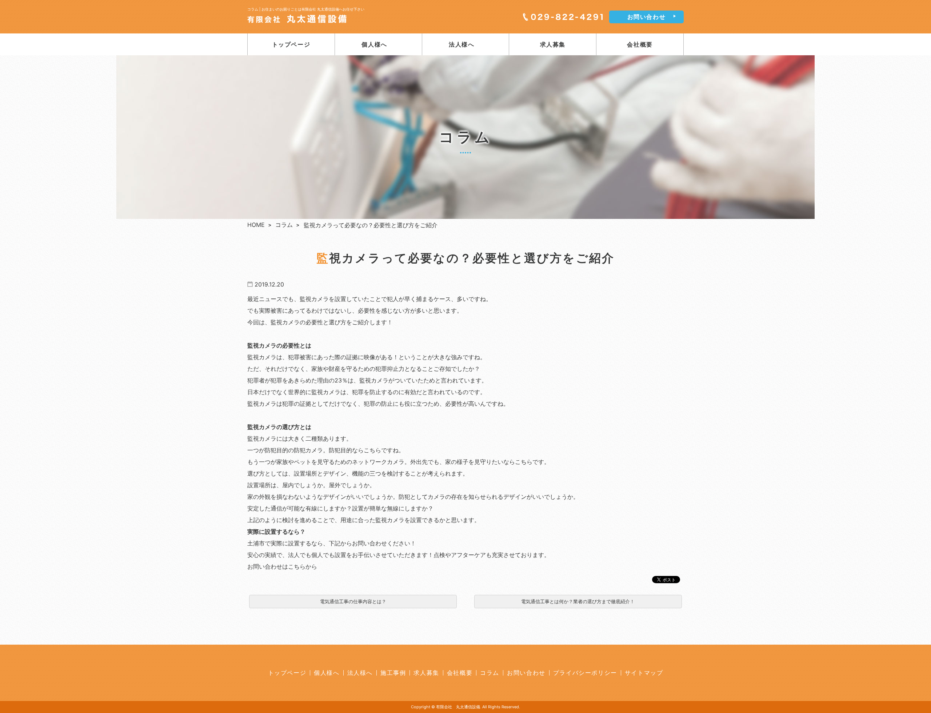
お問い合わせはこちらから (282, 566)
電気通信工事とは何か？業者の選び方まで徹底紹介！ (578, 601)
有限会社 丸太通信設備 (458, 706)
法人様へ (461, 44)
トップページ (291, 44)
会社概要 (639, 44)
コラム (284, 224)
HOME (256, 224)
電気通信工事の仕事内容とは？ (353, 601)
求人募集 (553, 44)
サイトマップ (644, 673)
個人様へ (374, 44)
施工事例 (393, 673)
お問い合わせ (646, 16)
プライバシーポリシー (585, 673)
